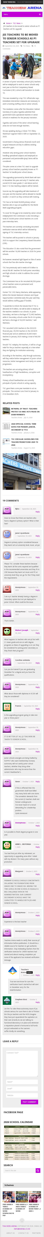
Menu (6, 14)
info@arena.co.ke (22, 1229)
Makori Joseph (21, 630)
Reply (38, 512)
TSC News (26, 46)
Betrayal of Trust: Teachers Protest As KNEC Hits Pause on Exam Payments (25, 412)
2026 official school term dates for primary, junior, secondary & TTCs (23, 427)
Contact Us (23, 1233)
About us (10, 1233)
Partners (36, 1233)
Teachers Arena (16, 417)
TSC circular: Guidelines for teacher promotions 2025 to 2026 (24, 442)
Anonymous (20, 823)
